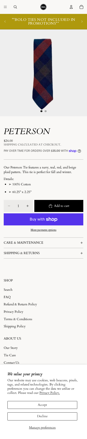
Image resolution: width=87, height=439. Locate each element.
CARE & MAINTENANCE (23, 242)
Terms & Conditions (18, 319)
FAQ (7, 297)
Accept (42, 405)
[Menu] (5, 7)
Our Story (11, 348)
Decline (42, 416)
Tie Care (10, 355)
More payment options (43, 230)
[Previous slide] (5, 21)
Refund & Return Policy (20, 304)
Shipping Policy (15, 326)
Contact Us (11, 362)
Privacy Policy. (49, 393)
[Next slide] (82, 21)
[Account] (71, 7)
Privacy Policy (13, 312)
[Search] (15, 7)
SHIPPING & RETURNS (22, 253)
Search (8, 289)
